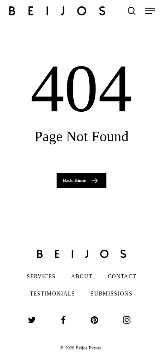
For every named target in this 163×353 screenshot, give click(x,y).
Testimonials (52, 294)
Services (41, 276)
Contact (122, 276)
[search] (131, 10)
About (81, 276)
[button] (150, 10)
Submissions (112, 294)
